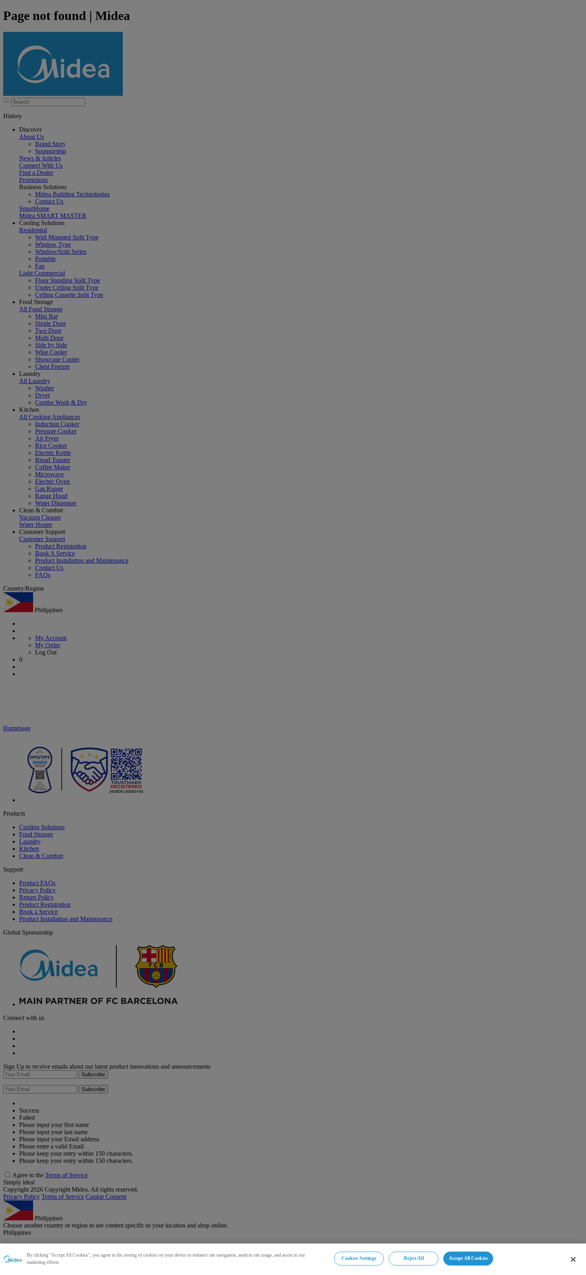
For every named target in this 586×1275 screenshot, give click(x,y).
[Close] (573, 1259)
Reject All (414, 1258)
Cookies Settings (359, 1258)
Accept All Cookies (468, 1258)
